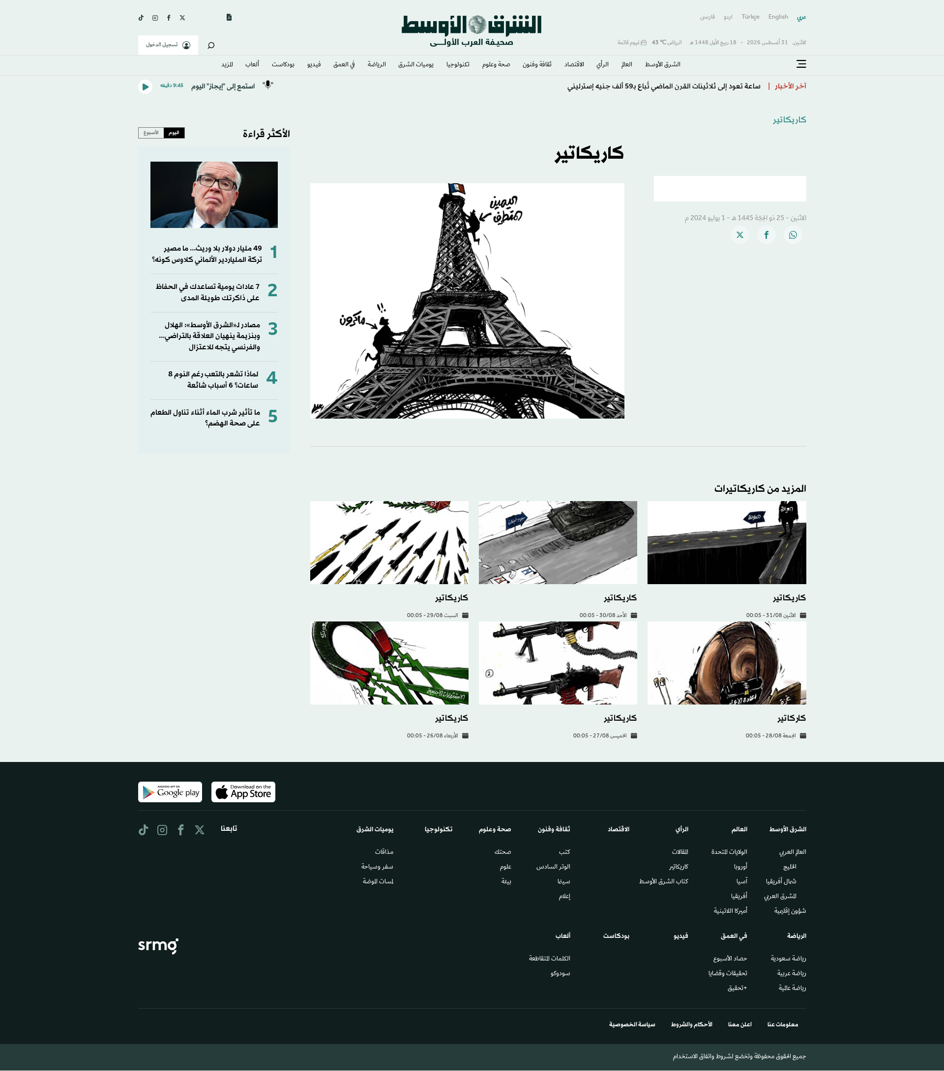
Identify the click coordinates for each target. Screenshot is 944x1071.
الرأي (602, 65)
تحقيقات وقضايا (727, 974)
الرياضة (377, 65)
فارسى (707, 17)
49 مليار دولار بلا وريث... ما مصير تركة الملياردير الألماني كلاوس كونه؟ (207, 254)
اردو (728, 17)
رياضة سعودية (788, 959)
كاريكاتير (789, 120)
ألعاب (252, 65)
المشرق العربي (780, 897)
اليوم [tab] (174, 132)
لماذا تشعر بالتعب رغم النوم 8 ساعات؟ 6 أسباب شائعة (213, 380)
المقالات (680, 852)
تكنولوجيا (458, 65)
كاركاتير (791, 718)
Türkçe (750, 17)
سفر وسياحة (377, 867)
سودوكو (560, 974)
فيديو (314, 65)
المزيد (227, 65)
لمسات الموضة (378, 882)
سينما (564, 882)
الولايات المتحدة (729, 852)
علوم (505, 867)
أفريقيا (739, 897)
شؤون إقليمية (790, 911)
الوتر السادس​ (553, 867)
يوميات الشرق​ (416, 65)
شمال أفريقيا (781, 882)
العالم (626, 65)
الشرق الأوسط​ (662, 65)
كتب (564, 852)
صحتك (503, 852)
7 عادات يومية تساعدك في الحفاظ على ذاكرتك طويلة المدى (208, 292)
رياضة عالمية (792, 989)
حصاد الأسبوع (730, 959)
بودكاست (283, 65)
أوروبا (740, 867)
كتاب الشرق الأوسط (663, 882)
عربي (801, 17)
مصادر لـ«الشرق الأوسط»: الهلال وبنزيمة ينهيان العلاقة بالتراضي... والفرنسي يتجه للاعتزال (209, 336)
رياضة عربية (791, 974)
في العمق (344, 65)
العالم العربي (792, 852)
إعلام (564, 897)
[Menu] (801, 64)
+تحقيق (737, 989)
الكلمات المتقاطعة (549, 959)
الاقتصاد (574, 65)
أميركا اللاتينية (730, 911)
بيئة (506, 882)
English (778, 17)
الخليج (789, 867)
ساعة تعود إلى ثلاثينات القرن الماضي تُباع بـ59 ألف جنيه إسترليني (664, 87)
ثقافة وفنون (537, 65)
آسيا (742, 882)
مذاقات (384, 852)
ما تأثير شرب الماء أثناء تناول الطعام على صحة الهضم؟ (205, 418)
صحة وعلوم (496, 65)
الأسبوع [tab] (151, 132)
